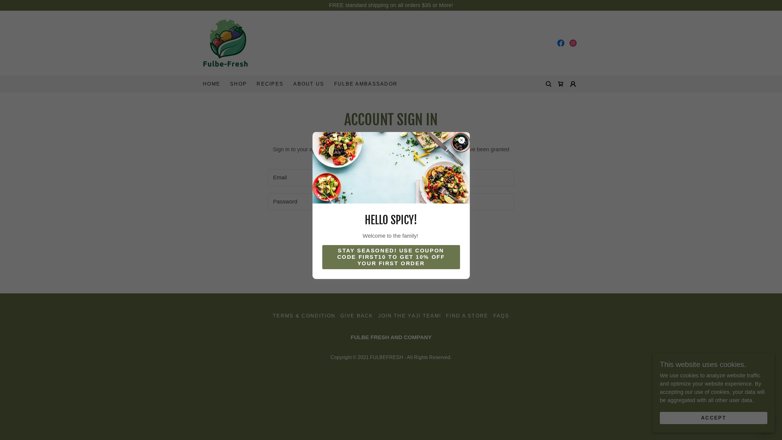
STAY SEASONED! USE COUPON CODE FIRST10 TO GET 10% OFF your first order (391, 257)
